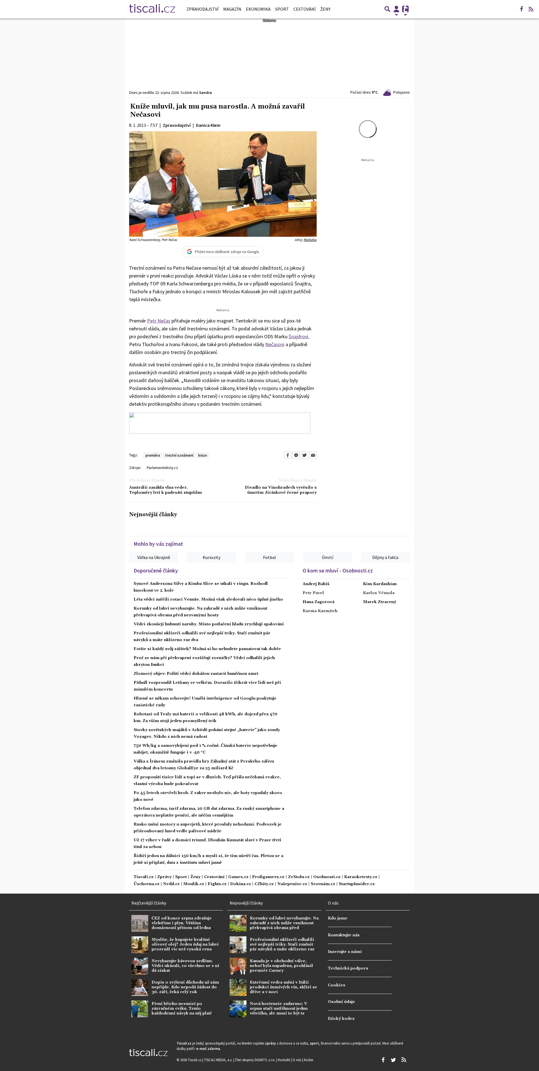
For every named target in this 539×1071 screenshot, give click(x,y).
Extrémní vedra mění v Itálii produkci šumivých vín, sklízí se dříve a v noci (283, 987)
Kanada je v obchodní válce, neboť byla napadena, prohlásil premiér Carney (281, 966)
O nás (297, 1060)
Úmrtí (327, 557)
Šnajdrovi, (299, 336)
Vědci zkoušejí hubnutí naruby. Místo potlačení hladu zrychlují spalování (209, 624)
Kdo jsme (338, 918)
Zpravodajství (202, 9)
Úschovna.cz (146, 884)
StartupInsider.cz (357, 884)
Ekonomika (258, 9)
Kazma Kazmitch (320, 611)
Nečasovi (274, 344)
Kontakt (284, 1060)
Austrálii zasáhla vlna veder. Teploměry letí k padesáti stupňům (165, 490)
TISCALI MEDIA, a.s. (218, 1060)
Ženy (325, 9)
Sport (282, 9)
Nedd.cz (171, 884)
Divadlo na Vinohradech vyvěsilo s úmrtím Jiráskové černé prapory (281, 490)
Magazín (232, 9)
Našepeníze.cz (292, 884)
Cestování (304, 9)
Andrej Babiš (316, 584)
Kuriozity (211, 557)
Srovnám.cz (323, 884)
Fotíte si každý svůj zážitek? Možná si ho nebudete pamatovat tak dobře (207, 648)
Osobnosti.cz (327, 877)
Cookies (336, 985)
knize (202, 455)
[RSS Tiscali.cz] (531, 9)
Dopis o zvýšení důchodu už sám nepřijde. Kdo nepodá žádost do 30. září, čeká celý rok (185, 987)
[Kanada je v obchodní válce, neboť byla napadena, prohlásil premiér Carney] (238, 966)
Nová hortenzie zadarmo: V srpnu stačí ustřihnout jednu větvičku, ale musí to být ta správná (279, 1011)
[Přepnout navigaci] (396, 9)
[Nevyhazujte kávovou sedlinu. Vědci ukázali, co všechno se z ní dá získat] (139, 966)
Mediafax (310, 239)
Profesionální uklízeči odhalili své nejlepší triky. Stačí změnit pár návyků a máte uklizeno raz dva (282, 947)
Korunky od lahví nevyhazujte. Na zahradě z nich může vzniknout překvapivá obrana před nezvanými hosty (284, 925)
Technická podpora (348, 968)
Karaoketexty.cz (360, 877)
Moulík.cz (193, 884)
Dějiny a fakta (385, 557)
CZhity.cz (264, 884)
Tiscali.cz (144, 877)
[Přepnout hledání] (387, 9)
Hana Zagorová (318, 602)
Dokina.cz (240, 884)
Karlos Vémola (378, 593)
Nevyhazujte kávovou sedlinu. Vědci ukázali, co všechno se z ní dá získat (185, 966)
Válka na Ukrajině (153, 557)
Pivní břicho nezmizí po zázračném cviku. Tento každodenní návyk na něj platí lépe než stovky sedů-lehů (182, 1011)
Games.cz (238, 877)
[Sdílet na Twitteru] (304, 455)
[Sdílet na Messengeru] (296, 455)
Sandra (205, 92)
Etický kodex (341, 1018)
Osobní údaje (341, 1001)
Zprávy (164, 877)
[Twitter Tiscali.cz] (393, 1060)
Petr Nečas (158, 320)
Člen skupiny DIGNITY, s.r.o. (255, 1060)
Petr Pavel (313, 593)
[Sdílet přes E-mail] (313, 455)
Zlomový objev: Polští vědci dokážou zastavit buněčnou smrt (196, 673)
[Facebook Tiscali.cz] (521, 9)
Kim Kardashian (380, 584)
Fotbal (269, 557)
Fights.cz (217, 884)
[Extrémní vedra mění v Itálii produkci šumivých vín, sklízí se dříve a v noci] (238, 987)
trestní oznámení (179, 455)
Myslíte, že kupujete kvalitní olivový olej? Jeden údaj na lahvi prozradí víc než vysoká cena (185, 944)
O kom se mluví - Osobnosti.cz (338, 570)
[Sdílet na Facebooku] (287, 455)
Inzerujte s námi (345, 951)
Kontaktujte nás (344, 935)
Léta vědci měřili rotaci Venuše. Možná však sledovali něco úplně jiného (208, 599)
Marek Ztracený (379, 602)
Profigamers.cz (268, 877)
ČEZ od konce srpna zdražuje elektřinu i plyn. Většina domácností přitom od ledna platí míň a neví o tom (182, 925)
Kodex (308, 1060)
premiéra (152, 455)
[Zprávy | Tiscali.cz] (152, 9)
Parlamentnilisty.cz (162, 467)
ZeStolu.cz (299, 877)
